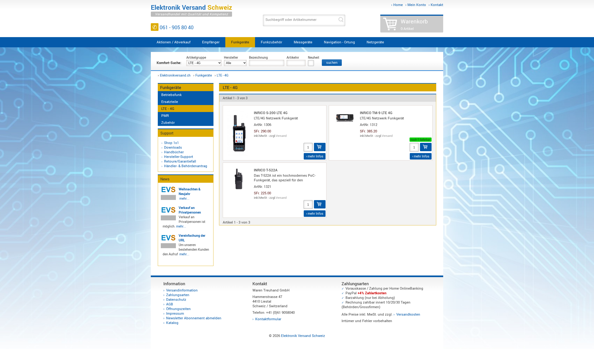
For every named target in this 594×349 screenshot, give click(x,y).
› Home (397, 4)
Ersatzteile (169, 101)
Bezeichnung (258, 57)
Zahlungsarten (177, 294)
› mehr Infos (314, 156)
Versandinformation (182, 290)
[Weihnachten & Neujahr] (168, 199)
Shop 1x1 (171, 142)
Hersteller (231, 57)
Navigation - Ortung (339, 42)
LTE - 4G (223, 75)
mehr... (184, 198)
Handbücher (174, 152)
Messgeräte (303, 42)
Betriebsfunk (171, 94)
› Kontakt (436, 4)
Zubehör (168, 122)
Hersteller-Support (178, 156)
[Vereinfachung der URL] (168, 247)
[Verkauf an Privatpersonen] (168, 219)
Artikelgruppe (196, 57)
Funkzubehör (271, 42)
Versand (281, 136)
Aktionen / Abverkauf (173, 42)
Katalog (172, 322)
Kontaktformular (268, 319)
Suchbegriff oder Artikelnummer (290, 19)
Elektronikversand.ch (175, 75)
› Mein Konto (415, 4)
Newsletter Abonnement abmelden (193, 318)
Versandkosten (408, 314)
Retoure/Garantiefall (180, 161)
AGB (169, 304)
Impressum (175, 313)
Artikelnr (293, 57)
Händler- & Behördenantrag (185, 165)
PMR (165, 115)
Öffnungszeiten (178, 308)
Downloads (173, 147)
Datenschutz (176, 299)
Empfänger (211, 42)
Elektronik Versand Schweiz (303, 335)
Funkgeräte (240, 42)
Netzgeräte (375, 42)
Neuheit (313, 57)
